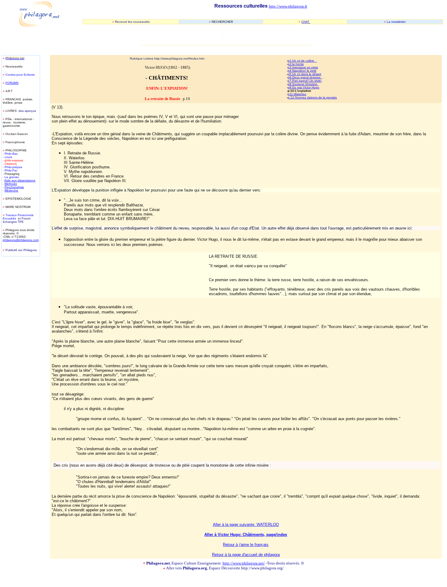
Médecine (11, 190)
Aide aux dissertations (19, 180)
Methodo (11, 183)
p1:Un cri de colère (302, 60)
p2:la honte (296, 64)
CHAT (305, 21)
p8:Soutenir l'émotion (303, 84)
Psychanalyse (14, 187)
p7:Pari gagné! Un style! (305, 80)
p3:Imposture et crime (303, 67)
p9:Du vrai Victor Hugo (303, 87)
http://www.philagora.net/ (244, 563)
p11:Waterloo (297, 94)
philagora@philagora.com (21, 240)
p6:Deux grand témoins (304, 77)
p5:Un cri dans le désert (304, 74)
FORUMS (12, 83)
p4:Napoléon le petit (302, 70)
